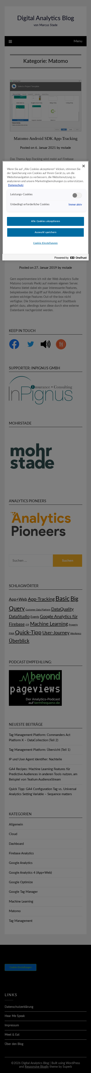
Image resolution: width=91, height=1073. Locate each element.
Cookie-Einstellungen (45, 243)
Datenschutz (15, 185)
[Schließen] (83, 166)
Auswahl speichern (46, 232)
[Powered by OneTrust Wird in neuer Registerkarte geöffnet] (70, 257)
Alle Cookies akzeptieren (45, 221)
